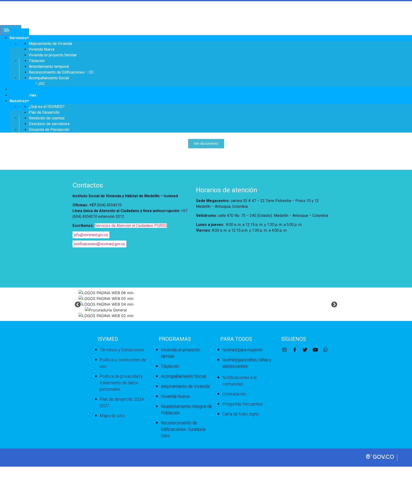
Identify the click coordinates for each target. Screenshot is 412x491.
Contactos (87, 185)
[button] (78, 304)
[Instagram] (284, 350)
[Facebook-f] (294, 350)
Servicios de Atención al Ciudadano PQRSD (131, 225)
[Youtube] (315, 350)
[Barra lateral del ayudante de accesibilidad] (406, 17)
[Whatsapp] (325, 350)
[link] (380, 459)
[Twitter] (305, 350)
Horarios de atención (226, 190)
